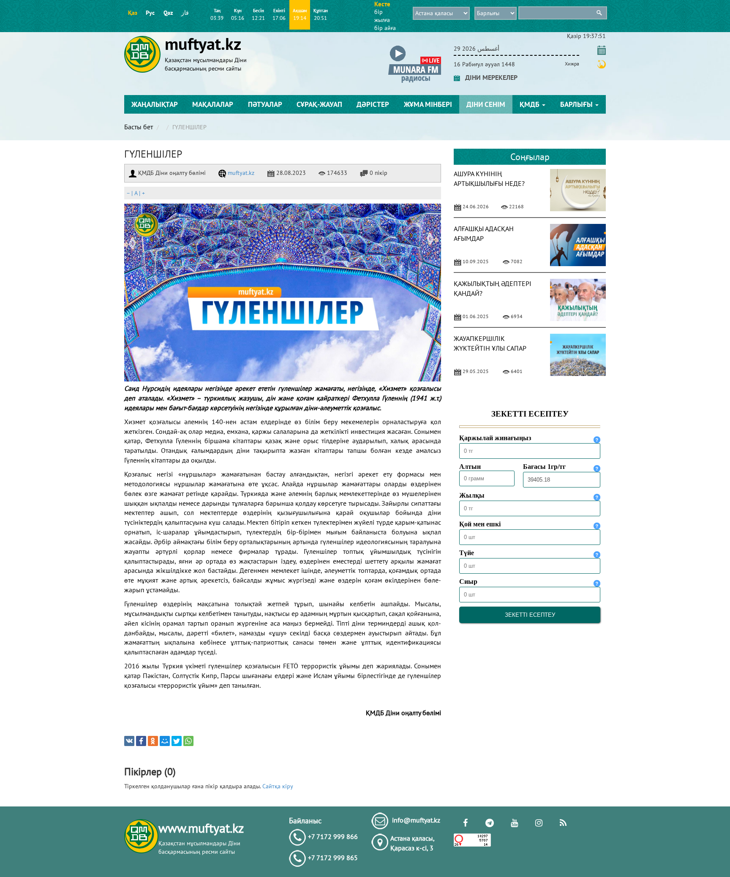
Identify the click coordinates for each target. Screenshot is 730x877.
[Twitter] (177, 741)
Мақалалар (212, 104)
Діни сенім (485, 104)
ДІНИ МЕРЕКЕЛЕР (489, 77)
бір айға (385, 28)
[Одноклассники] (153, 741)
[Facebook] (141, 741)
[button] (414, 47)
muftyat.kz (240, 173)
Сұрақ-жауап (319, 104)
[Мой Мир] (165, 741)
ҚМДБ (530, 104)
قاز (185, 12)
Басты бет (138, 127)
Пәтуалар (265, 104)
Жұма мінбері (428, 104)
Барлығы (577, 104)
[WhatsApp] (188, 741)
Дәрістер (373, 104)
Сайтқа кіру (277, 786)
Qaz (168, 12)
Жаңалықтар (154, 104)
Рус (150, 12)
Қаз (132, 12)
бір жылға (382, 16)
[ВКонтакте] (129, 741)
